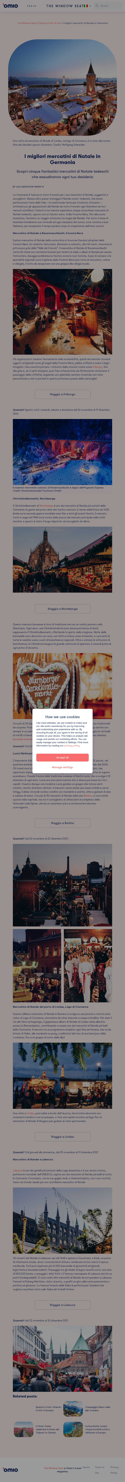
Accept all (62, 757)
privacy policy (72, 745)
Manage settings (62, 767)
